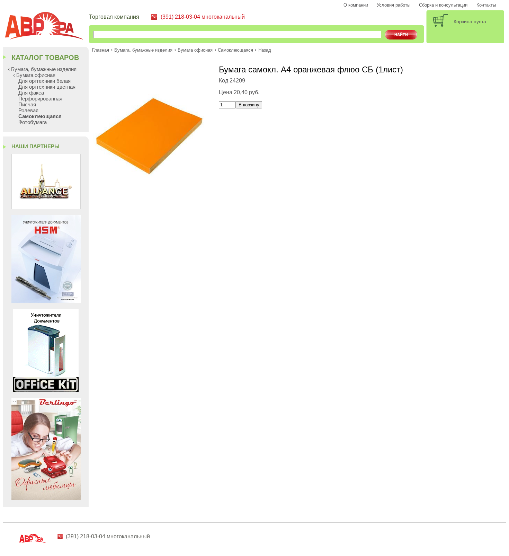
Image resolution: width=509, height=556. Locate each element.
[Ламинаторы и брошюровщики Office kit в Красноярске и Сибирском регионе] (46, 390)
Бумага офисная (195, 50)
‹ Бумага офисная (34, 75)
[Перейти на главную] (46, 27)
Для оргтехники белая (44, 81)
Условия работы (393, 5)
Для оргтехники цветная (46, 87)
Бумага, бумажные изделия (143, 50)
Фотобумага (32, 122)
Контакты (486, 5)
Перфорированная (40, 99)
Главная (100, 50)
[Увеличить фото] (150, 190)
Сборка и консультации (443, 5)
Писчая (27, 104)
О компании (355, 5)
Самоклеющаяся (235, 50)
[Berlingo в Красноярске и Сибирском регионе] (46, 498)
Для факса (31, 93)
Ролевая (28, 110)
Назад (264, 50)
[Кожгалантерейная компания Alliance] (46, 207)
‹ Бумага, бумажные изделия (42, 69)
